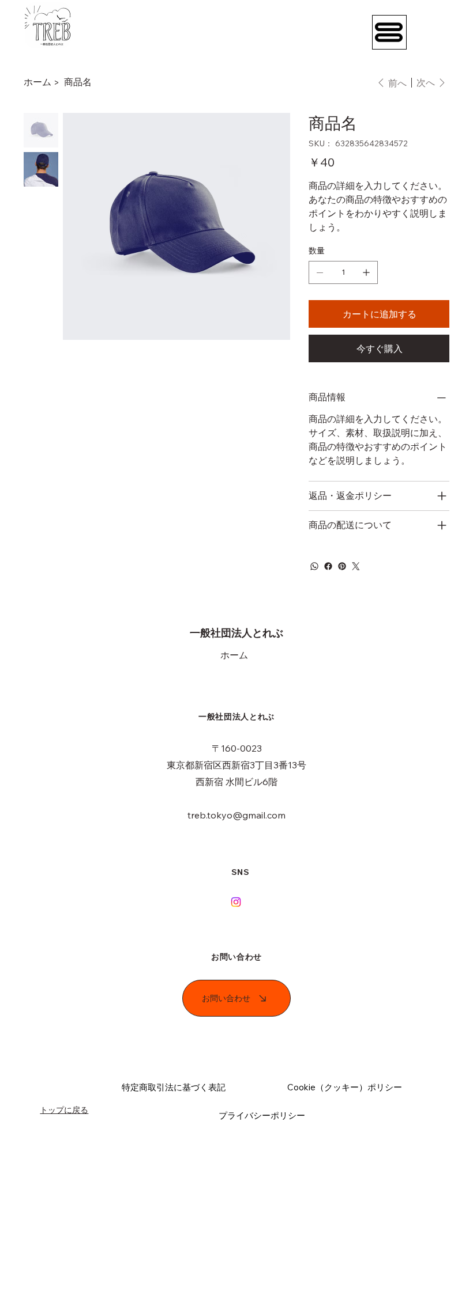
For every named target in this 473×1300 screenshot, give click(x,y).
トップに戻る (64, 1110)
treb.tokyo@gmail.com (236, 815)
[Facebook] (328, 566)
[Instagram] (236, 902)
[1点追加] (366, 272)
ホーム (234, 655)
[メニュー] (389, 32)
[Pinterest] (342, 566)
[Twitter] (356, 566)
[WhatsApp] (314, 566)
